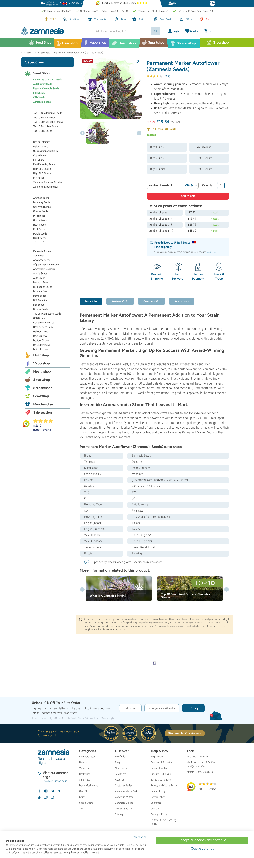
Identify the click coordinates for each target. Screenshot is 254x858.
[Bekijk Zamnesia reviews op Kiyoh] (26, 423)
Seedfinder (120, 756)
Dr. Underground (41, 344)
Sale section (42, 412)
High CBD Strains (42, 168)
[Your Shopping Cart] (208, 31)
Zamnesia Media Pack (126, 791)
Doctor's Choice (41, 340)
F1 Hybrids (39, 92)
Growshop (41, 396)
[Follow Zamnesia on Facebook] (39, 791)
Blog (117, 762)
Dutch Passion (40, 349)
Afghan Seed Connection (46, 264)
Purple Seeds (40, 233)
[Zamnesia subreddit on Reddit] (46, 798)
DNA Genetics (40, 335)
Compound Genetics (43, 322)
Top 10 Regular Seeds (44, 117)
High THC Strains (42, 173)
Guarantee (156, 802)
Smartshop (41, 380)
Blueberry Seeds (41, 202)
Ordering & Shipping (161, 773)
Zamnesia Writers (124, 796)
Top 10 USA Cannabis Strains (48, 121)
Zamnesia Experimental (45, 186)
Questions (151, 301)
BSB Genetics (40, 300)
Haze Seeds (39, 224)
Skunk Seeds (39, 238)
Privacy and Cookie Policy (164, 785)
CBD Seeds (39, 97)
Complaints (157, 808)
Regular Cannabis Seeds (46, 88)
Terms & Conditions (161, 779)
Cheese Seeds (40, 211)
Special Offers (86, 802)
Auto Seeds (39, 277)
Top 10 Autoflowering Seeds (47, 112)
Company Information (162, 762)
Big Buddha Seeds (42, 286)
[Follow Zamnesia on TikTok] (39, 798)
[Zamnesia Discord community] (52, 798)
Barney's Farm (40, 282)
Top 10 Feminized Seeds (45, 126)
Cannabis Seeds (87, 756)
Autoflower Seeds (42, 83)
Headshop (41, 355)
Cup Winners (39, 155)
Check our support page (55, 780)
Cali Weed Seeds (42, 206)
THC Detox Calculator (197, 756)
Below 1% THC (40, 146)
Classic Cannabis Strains (45, 150)
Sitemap (119, 814)
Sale (81, 808)
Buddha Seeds (40, 309)
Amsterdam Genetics (44, 268)
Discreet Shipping (124, 808)
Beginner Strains (41, 142)
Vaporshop (41, 363)
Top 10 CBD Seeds (42, 130)
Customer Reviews (124, 785)
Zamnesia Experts (124, 802)
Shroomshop (42, 388)
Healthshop (42, 371)
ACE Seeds (38, 255)
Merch (82, 796)
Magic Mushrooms (88, 785)
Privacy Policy (84, 718)
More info (211, 252)
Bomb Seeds (39, 295)
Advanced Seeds (41, 260)
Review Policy (158, 796)
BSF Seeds (38, 304)
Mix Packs (38, 177)
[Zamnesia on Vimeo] (52, 791)
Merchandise (43, 404)
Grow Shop (84, 791)
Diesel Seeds (39, 215)
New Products (122, 768)
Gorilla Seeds (40, 220)
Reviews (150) (120, 301)
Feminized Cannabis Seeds (47, 79)
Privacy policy (139, 836)
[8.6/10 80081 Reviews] (45, 421)
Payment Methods (160, 768)
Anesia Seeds (40, 273)
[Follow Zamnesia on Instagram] (46, 791)
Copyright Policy (159, 814)
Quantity (207, 185)
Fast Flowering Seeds (44, 164)
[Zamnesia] (54, 31)
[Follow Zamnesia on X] (59, 791)
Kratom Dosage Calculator (200, 771)
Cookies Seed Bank (43, 327)
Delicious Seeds (41, 331)
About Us (119, 779)
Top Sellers (120, 773)
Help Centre (157, 756)
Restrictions (181, 301)
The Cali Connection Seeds (47, 313)
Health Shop (85, 773)
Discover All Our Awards (184, 733)
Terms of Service (101, 718)
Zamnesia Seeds (42, 101)
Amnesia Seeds (41, 197)
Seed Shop (41, 73)
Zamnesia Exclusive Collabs (47, 182)
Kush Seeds (39, 229)
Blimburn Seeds (41, 291)
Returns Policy (158, 791)
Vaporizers (84, 768)
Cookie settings (202, 848)
